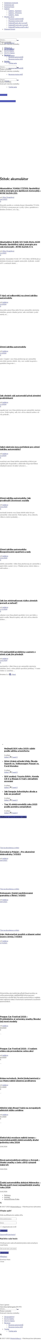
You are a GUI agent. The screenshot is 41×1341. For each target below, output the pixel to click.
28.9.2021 (3, 860)
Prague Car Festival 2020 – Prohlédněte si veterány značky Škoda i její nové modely (20, 1019)
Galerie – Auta (13, 15)
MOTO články (9, 53)
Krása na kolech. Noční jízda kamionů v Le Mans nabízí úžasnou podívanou (20, 1079)
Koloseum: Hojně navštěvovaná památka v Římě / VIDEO (16, 894)
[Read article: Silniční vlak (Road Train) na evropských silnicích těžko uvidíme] (20, 1100)
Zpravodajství (9, 43)
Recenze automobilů (15, 57)
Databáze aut (9, 5)
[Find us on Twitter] (1, 51)
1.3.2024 (3, 404)
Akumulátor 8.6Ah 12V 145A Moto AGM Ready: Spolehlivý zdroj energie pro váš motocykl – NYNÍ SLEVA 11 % (20, 244)
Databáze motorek (11, 3)
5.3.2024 (3, 456)
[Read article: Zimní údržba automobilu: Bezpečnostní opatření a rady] (20, 533)
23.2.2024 (3, 507)
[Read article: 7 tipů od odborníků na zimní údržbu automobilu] (20, 279)
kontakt (7, 1197)
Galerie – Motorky (15, 13)
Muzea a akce (9, 17)
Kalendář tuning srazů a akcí (18, 27)
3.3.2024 (3, 304)
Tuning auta (12, 87)
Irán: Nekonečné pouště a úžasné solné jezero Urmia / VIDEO (20, 935)
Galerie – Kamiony (15, 11)
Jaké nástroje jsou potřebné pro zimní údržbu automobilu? (20, 448)
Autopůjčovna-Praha (11, 1199)
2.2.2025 (3, 253)
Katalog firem (9, 7)
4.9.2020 (3, 1028)
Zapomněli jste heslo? (8, 1234)
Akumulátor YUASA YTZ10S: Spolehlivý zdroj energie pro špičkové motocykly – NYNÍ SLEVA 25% (20, 190)
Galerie (6, 9)
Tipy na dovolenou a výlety (9, 848)
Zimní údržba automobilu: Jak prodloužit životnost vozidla (15, 499)
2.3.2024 (3, 353)
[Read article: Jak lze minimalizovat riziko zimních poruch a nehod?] (20, 584)
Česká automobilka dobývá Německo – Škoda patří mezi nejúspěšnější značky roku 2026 (20, 1185)
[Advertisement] (20, 112)
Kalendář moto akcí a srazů (18, 25)
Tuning (6, 61)
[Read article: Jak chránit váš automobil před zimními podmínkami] (20, 379)
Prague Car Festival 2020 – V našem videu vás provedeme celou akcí (18, 1049)
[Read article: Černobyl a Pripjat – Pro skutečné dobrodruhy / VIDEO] (20, 833)
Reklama (7, 1195)
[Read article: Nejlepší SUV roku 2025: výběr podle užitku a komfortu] (22, 732)
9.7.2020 (3, 1087)
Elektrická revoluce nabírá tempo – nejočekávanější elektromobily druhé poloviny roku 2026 (19, 1140)
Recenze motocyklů (15, 59)
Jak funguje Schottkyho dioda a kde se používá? (20, 792)
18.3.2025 (3, 199)
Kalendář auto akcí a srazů (17, 23)
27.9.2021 (3, 943)
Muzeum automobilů (16, 19)
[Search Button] (18, 40)
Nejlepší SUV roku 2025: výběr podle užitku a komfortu (19, 749)
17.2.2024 (3, 609)
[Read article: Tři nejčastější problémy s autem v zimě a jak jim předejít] (20, 635)
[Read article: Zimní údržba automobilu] (20, 330)
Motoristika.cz (15, 1207)
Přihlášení (3, 1257)
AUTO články (9, 51)
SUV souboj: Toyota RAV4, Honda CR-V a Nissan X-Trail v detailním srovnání (21, 778)
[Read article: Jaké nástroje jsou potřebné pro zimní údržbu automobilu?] (20, 430)
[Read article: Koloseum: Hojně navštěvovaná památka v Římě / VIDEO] (20, 874)
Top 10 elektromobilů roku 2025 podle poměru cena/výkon (20, 805)
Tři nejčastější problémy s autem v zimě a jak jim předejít (18, 653)
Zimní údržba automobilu (13, 347)
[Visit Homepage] (16, 38)
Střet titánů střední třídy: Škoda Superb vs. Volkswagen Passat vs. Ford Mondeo (21, 763)
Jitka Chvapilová (8, 197)
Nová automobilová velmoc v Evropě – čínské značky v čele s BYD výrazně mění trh (20, 1162)
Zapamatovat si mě (9, 1227)
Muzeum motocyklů (15, 21)
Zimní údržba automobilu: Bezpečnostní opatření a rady (15, 550)
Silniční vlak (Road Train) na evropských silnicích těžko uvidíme (20, 1109)
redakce (5, 302)
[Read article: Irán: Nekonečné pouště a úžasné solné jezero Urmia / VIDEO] (20, 916)
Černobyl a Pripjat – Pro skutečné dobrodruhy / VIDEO (17, 853)
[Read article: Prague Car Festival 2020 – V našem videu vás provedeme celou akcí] (20, 1041)
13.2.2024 (3, 660)
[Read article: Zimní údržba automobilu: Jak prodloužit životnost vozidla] (20, 481)
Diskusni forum (9, 29)
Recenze (7, 55)
